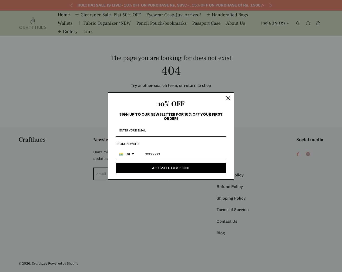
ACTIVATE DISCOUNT (171, 168)
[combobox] (127, 154)
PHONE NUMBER (127, 144)
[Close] (228, 98)
